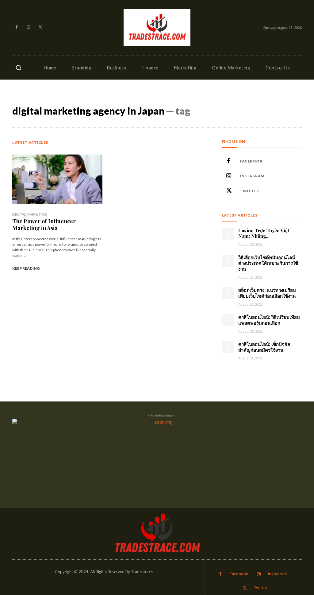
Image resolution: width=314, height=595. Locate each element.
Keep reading (26, 268)
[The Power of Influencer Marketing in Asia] (57, 179)
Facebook (251, 161)
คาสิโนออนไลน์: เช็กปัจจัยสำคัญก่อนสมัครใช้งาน (264, 347)
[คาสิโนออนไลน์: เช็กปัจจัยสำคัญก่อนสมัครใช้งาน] (228, 347)
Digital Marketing (29, 214)
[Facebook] (16, 27)
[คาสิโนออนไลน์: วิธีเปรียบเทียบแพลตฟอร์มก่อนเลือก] (228, 320)
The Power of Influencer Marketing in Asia (44, 224)
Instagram (252, 176)
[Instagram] (28, 27)
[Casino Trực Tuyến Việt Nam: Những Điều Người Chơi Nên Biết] (228, 234)
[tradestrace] (157, 27)
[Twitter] (40, 27)
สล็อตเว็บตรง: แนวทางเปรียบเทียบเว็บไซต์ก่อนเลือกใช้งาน (267, 293)
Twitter (249, 191)
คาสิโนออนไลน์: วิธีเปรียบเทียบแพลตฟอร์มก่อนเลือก (269, 320)
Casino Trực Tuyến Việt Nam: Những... (263, 233)
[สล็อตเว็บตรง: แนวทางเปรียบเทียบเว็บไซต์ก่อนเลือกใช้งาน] (228, 293)
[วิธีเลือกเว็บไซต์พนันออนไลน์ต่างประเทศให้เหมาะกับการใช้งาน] (228, 261)
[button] (18, 67)
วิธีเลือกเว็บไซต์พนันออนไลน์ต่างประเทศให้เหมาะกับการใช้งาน (268, 263)
